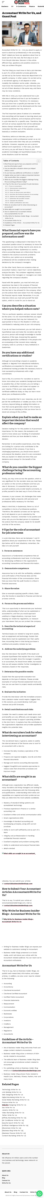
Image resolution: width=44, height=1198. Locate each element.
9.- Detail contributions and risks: (18, 202)
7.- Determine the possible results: (18, 198)
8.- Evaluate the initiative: (15, 200)
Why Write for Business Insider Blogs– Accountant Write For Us (22, 217)
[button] (39, 1194)
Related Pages (10, 225)
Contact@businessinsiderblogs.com (26, 1070)
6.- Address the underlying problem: (19, 196)
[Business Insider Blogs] (22, 2)
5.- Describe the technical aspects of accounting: (23, 194)
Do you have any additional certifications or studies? (22, 173)
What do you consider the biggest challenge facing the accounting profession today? (21, 181)
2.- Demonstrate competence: (17, 188)
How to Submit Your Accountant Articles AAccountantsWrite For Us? (18, 213)
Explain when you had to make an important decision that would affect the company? (22, 176)
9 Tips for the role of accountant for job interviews (21, 184)
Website (5, 1105)
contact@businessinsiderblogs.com (18, 884)
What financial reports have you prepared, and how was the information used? (21, 165)
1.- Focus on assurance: (14, 186)
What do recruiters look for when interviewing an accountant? (21, 206)
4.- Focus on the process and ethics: (19, 192)
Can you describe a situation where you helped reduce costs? (20, 169)
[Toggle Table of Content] (37, 161)
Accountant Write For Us (13, 220)
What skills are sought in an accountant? (18, 209)
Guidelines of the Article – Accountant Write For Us (22, 223)
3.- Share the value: (14, 190)
